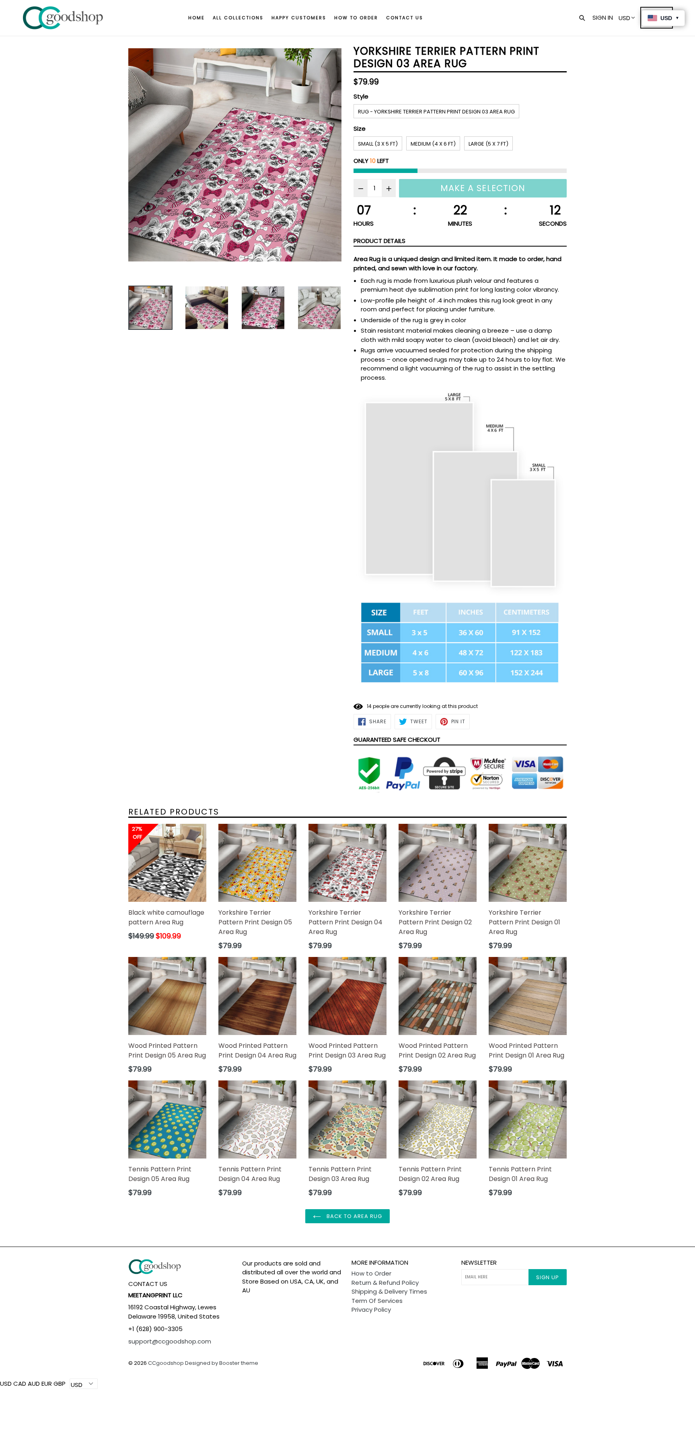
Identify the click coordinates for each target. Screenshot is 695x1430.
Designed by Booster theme (221, 1363)
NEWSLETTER (479, 1262)
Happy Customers (298, 17)
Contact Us (404, 17)
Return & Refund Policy (385, 1282)
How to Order (356, 17)
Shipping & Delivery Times (389, 1291)
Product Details (379, 241)
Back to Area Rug (353, 1216)
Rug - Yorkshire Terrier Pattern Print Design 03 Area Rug (436, 111)
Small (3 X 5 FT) (378, 144)
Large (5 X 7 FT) (488, 144)
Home (196, 17)
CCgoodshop (166, 1363)
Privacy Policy (371, 1309)
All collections (238, 17)
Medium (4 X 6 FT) (433, 144)
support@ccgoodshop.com (169, 1341)
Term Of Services (377, 1300)
